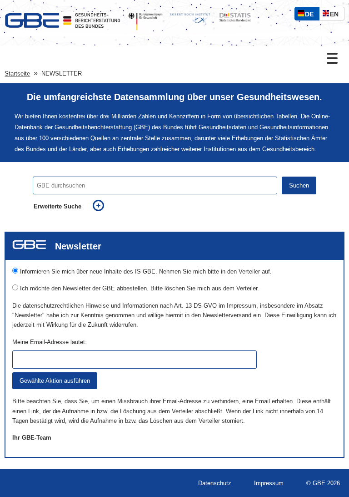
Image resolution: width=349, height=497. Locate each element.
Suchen (299, 185)
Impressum (269, 483)
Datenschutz (214, 483)
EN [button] (336, 15)
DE (311, 15)
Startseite (17, 73)
